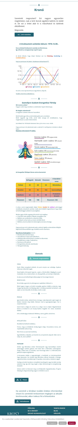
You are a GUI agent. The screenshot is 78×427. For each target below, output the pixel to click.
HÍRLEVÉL (57, 413)
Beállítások (63, 423)
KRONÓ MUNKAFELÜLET (37, 413)
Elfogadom (72, 423)
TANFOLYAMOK (59, 408)
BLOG (56, 411)
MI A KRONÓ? (33, 411)
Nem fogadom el (52, 423)
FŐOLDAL (31, 408)
